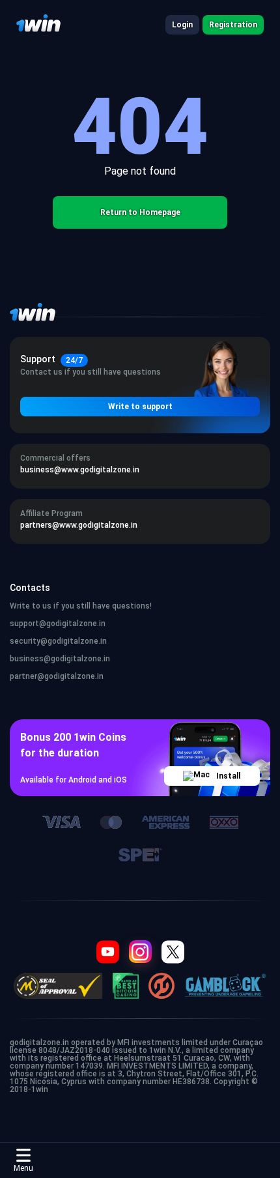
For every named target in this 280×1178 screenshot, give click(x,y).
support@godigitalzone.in (57, 623)
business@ (30, 658)
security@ (29, 641)
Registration (233, 24)
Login (182, 24)
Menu (23, 1168)
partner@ (27, 676)
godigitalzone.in (77, 641)
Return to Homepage (140, 212)
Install (228, 776)
